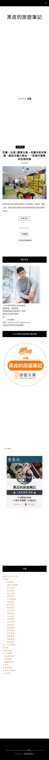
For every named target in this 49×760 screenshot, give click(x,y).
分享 (23, 234)
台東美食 (10, 639)
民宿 (6, 665)
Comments (25, 228)
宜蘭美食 (10, 636)
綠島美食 (10, 605)
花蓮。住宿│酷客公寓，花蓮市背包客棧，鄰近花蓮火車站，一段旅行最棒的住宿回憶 (24, 156)
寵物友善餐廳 (12, 585)
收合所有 (14, 576)
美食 (6, 579)
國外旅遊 (8, 650)
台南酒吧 (10, 602)
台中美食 (10, 622)
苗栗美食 (10, 596)
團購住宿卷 (9, 662)
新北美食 (10, 610)
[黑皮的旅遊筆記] (21, 303)
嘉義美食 (10, 625)
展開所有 (6, 576)
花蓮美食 (10, 582)
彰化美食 (10, 588)
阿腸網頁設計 (29, 754)
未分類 (7, 673)
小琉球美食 (11, 599)
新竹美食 (10, 633)
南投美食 (10, 608)
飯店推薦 (8, 667)
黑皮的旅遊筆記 (24, 17)
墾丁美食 (10, 593)
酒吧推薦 (8, 659)
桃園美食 (10, 613)
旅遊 (6, 648)
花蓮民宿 (20, 147)
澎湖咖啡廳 (9, 656)
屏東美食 (10, 642)
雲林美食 (10, 630)
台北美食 (10, 616)
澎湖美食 (10, 591)
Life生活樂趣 (10, 645)
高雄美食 (10, 628)
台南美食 (10, 619)
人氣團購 (8, 653)
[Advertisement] (24, 61)
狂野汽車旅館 (10, 670)
